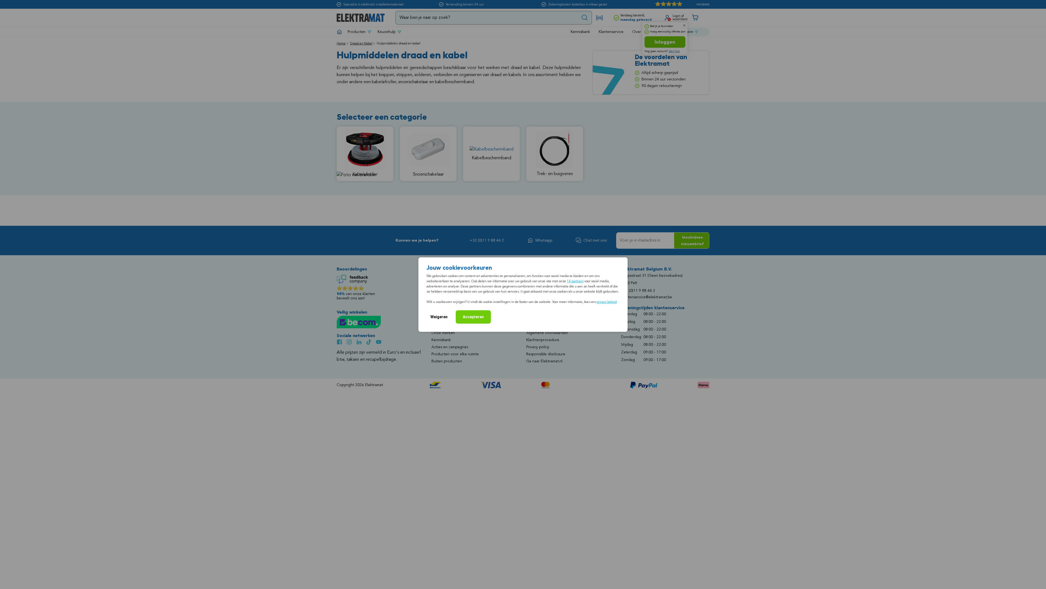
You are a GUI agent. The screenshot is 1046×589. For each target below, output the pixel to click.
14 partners (575, 281)
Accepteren (473, 316)
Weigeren (439, 316)
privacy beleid (607, 301)
